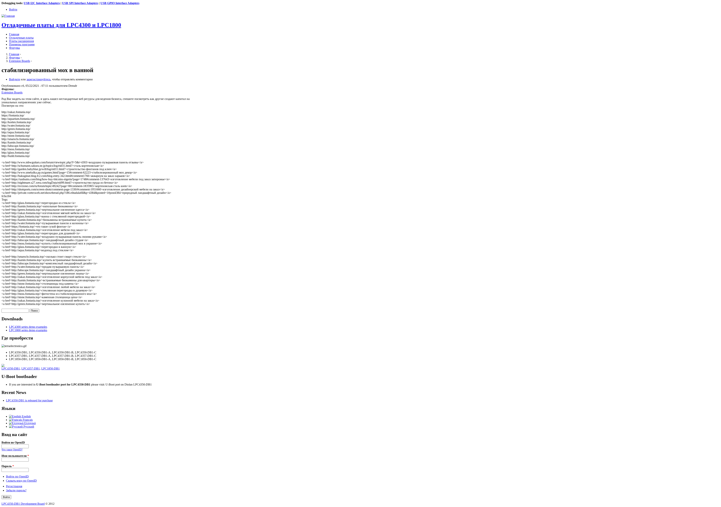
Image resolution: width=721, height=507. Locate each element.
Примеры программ (22, 44)
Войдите (14, 79)
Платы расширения (21, 41)
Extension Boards (19, 61)
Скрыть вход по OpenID (21, 480)
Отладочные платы (21, 37)
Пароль (8, 466)
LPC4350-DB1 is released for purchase (29, 400)
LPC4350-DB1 (11, 368)
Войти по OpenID (13, 442)
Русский (28, 426)
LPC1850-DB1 (50, 368)
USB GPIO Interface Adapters (119, 3)
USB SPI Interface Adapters (80, 3)
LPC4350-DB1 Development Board (23, 503)
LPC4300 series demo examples (28, 326)
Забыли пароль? (16, 490)
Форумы (14, 47)
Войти (13, 9)
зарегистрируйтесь (38, 79)
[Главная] (8, 15)
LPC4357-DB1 (30, 368)
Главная (14, 34)
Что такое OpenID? (12, 449)
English (26, 416)
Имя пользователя (15, 455)
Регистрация (14, 486)
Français (27, 419)
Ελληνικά (29, 423)
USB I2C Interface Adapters (42, 3)
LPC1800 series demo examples (28, 330)
